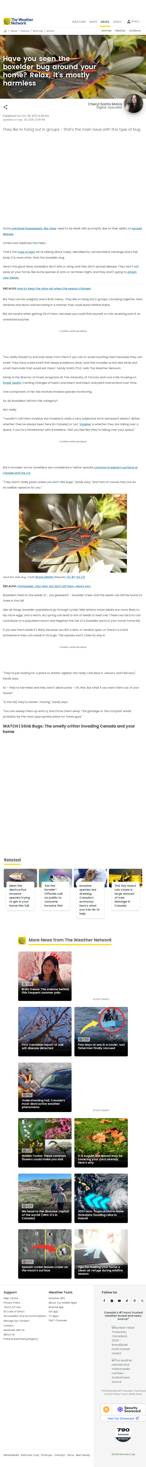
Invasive (85, 424)
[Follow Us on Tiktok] (127, 1301)
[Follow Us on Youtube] (119, 1301)
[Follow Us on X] (142, 1301)
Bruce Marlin (44, 577)
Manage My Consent (16, 1320)
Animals (38, 31)
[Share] (5, 107)
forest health (12, 383)
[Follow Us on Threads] (135, 1301)
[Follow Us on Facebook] (104, 1301)
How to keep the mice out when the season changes (54, 288)
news (14, 31)
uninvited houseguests (27, 228)
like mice (50, 228)
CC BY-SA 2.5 (76, 577)
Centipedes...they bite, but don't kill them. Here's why (54, 586)
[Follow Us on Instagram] (112, 1301)
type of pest (26, 252)
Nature (25, 31)
